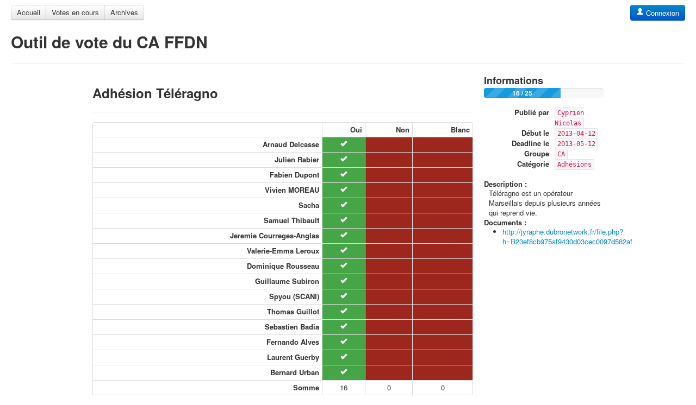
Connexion (661, 13)
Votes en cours (75, 12)
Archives (124, 12)
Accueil (28, 12)
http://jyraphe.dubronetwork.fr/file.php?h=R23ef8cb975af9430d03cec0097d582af (567, 236)
